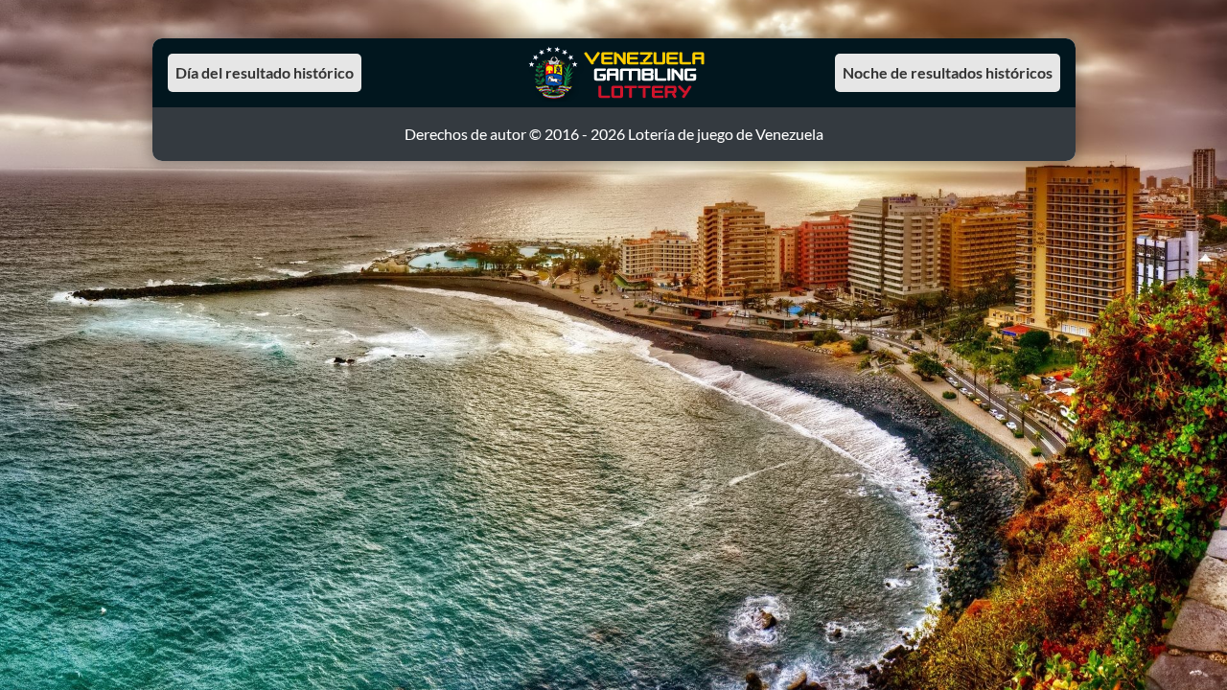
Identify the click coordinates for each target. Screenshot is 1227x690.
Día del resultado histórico (264, 72)
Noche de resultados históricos (948, 72)
